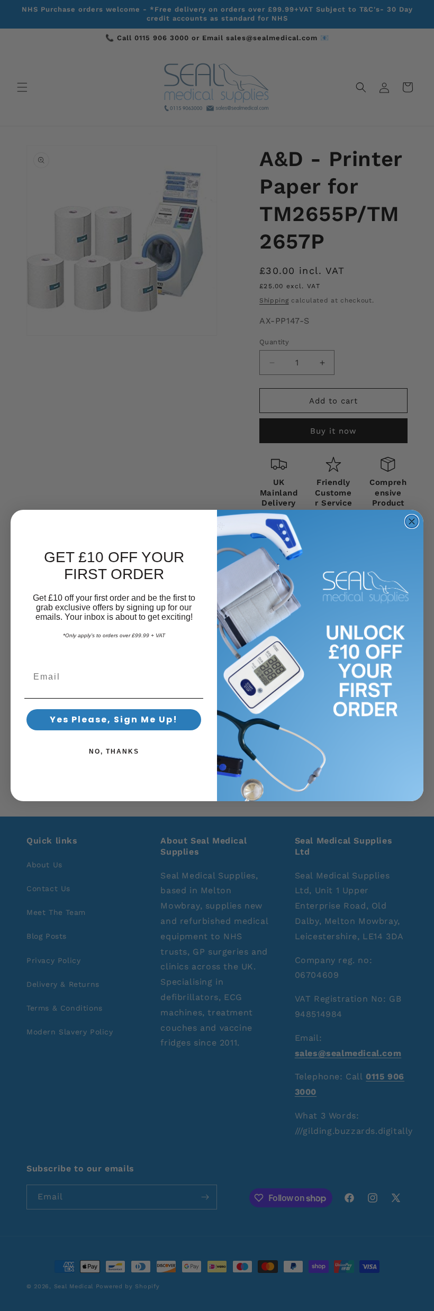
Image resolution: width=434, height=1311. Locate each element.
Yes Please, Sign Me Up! (114, 719)
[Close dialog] (411, 521)
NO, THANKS (114, 751)
